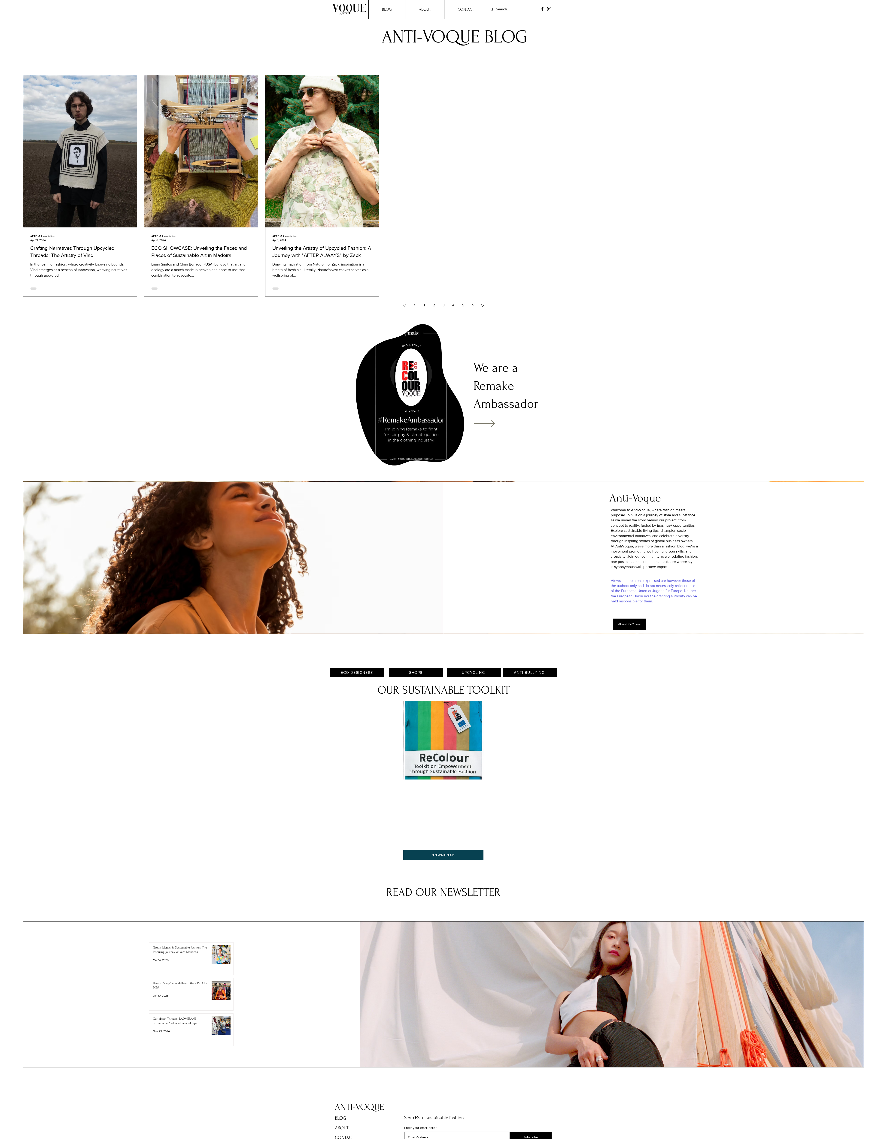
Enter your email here (419, 1127)
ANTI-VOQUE (359, 1107)
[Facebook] (542, 9)
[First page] (405, 305)
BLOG (340, 1118)
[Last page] (482, 305)
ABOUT (342, 1127)
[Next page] (472, 305)
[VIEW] (491, 423)
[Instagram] (549, 9)
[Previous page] (414, 305)
